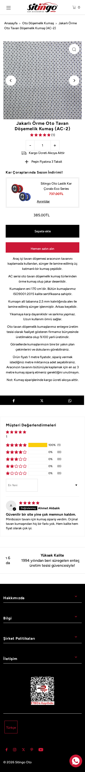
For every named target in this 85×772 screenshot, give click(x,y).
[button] (40, 135)
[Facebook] (7, 750)
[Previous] (11, 80)
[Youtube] (40, 750)
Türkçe (11, 727)
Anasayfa (10, 23)
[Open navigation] (12, 7)
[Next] (74, 80)
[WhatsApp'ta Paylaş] (70, 400)
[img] (29, 503)
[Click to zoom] (74, 49)
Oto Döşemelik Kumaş (38, 23)
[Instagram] (14, 750)
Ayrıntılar (43, 201)
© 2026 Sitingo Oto (17, 762)
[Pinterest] (31, 750)
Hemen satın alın (42, 249)
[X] (23, 750)
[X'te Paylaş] (42, 400)
